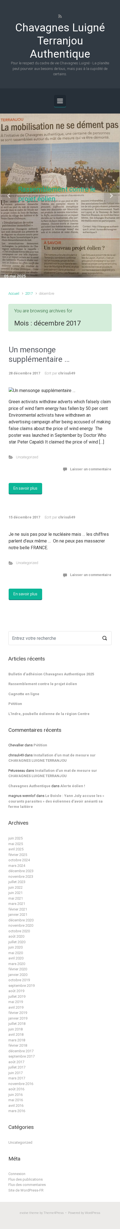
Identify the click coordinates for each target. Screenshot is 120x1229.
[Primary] (60, 101)
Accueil (13, 293)
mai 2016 (15, 1100)
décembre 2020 (20, 920)
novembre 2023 (20, 876)
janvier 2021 (17, 914)
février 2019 (17, 1013)
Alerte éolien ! (72, 786)
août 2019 (16, 991)
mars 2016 (16, 1111)
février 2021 (17, 909)
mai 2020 (15, 953)
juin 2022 (15, 887)
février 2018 (17, 1045)
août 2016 (16, 1089)
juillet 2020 (16, 942)
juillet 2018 (16, 1024)
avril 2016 (15, 1105)
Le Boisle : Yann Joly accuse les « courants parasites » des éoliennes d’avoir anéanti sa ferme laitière (56, 801)
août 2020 (16, 936)
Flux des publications (25, 1179)
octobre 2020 (19, 931)
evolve (24, 1213)
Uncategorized (27, 457)
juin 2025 (15, 838)
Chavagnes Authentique (29, 786)
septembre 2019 (21, 985)
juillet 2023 (16, 882)
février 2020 (17, 969)
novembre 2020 (20, 925)
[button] (9, 196)
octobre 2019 (19, 980)
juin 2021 (15, 893)
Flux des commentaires (27, 1185)
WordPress (92, 1213)
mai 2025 (15, 844)
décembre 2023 (20, 871)
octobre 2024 (19, 860)
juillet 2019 (16, 996)
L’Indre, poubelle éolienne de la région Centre (49, 714)
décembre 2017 (20, 1051)
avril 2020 (15, 958)
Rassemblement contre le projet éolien (42, 684)
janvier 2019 (17, 1018)
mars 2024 (16, 866)
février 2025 (17, 855)
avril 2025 (15, 849)
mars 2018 (16, 1040)
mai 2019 (15, 1002)
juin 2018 (15, 1029)
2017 (29, 293)
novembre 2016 (20, 1084)
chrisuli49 (66, 373)
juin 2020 (15, 947)
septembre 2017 (21, 1056)
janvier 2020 (17, 975)
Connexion (16, 1174)
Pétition (15, 704)
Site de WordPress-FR (26, 1190)
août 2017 (16, 1062)
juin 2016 (15, 1095)
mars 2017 (16, 1078)
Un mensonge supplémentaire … (39, 354)
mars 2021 (16, 904)
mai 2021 (15, 898)
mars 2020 (16, 964)
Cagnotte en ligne (23, 694)
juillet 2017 (16, 1067)
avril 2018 (15, 1034)
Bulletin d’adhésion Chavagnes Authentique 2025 (51, 674)
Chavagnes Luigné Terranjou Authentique (60, 40)
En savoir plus (25, 488)
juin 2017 (15, 1073)
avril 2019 (15, 1007)
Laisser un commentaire (90, 469)
